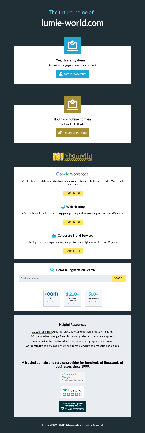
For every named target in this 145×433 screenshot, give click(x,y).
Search (119, 278)
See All (51, 301)
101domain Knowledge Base (48, 336)
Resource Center (42, 341)
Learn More (71, 194)
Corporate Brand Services (41, 345)
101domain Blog (42, 331)
